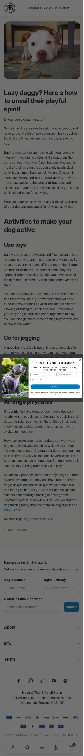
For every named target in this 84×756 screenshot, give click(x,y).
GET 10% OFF (53, 387)
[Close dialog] (78, 360)
